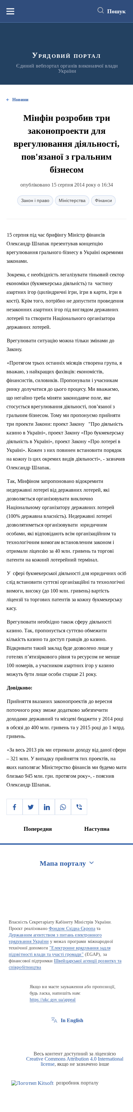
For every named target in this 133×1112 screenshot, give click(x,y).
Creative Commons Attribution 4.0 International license (74, 1061)
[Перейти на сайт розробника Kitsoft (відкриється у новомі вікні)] (32, 1083)
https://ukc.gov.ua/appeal (53, 999)
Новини (20, 99)
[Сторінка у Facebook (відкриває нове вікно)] (54, 1035)
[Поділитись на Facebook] (14, 807)
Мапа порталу (63, 863)
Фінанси (103, 200)
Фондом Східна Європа (72, 928)
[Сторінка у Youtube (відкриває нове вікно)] (78, 1035)
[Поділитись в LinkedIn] (47, 807)
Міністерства (72, 200)
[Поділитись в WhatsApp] (63, 807)
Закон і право (35, 200)
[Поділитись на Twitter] (30, 807)
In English (72, 1020)
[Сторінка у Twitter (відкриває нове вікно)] (66, 1035)
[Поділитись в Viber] (79, 807)
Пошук (116, 11)
